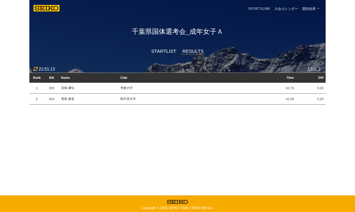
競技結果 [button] (309, 8)
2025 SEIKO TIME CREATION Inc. (187, 208)
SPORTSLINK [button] (259, 8)
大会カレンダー (286, 8)
